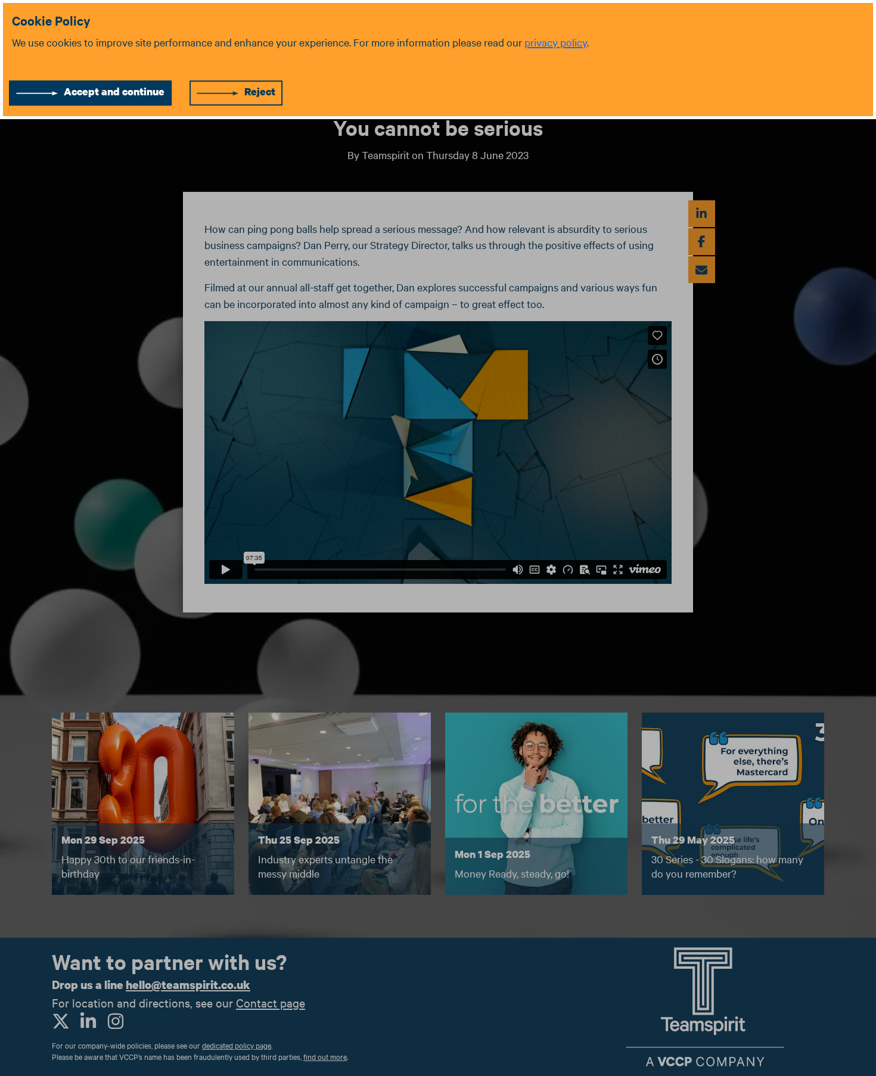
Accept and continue (114, 91)
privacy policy (555, 42)
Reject (259, 91)
